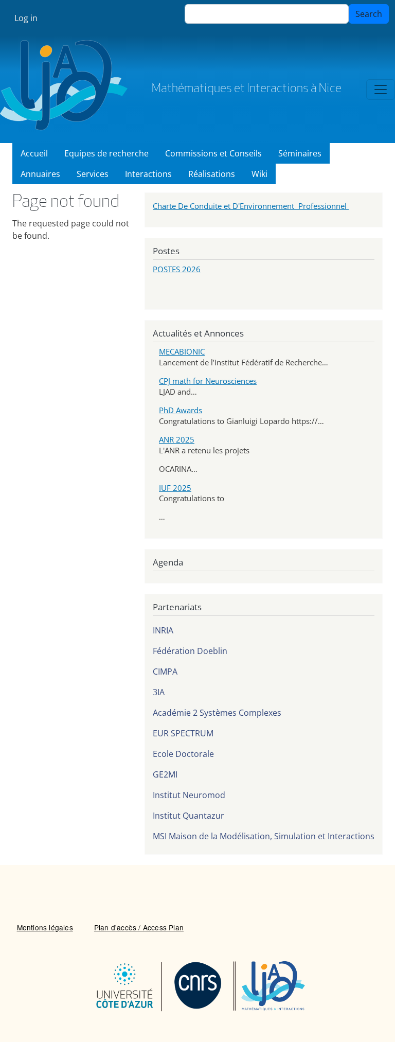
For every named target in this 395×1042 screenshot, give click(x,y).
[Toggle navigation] (380, 89)
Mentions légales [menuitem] (45, 927)
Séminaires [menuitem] (299, 153)
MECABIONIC (182, 351)
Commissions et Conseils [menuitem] (213, 153)
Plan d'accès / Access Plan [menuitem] (139, 927)
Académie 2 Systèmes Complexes (217, 712)
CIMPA (165, 671)
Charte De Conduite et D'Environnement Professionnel (251, 206)
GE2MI (165, 774)
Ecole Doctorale (183, 754)
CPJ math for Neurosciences (208, 381)
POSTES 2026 (177, 269)
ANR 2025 (176, 439)
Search (368, 14)
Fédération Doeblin (190, 651)
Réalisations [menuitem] (211, 174)
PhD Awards (180, 410)
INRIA (163, 630)
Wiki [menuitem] (259, 174)
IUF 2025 (175, 488)
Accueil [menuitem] (34, 153)
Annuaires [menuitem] (40, 174)
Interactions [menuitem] (148, 174)
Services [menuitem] (93, 174)
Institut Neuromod (189, 795)
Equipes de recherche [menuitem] (106, 153)
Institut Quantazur (188, 815)
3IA (159, 692)
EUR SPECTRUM (183, 733)
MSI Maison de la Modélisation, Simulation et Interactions (263, 836)
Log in (26, 18)
